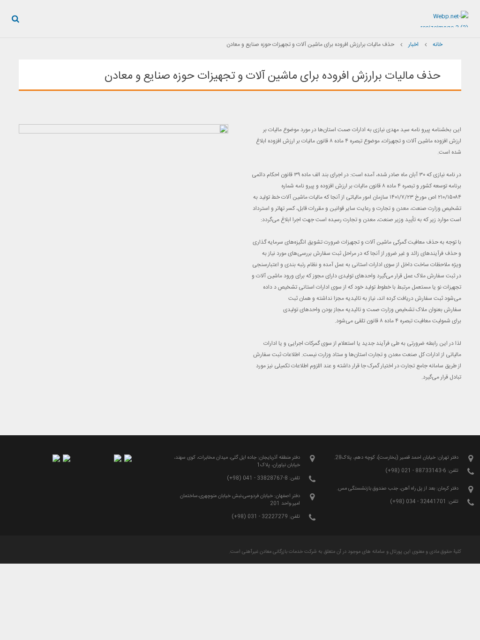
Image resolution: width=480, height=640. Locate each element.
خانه (437, 44)
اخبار (413, 44)
